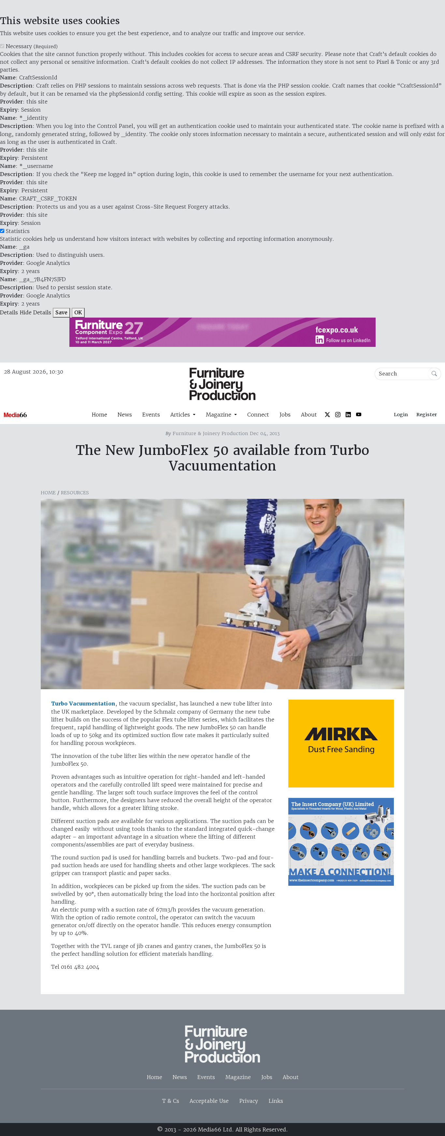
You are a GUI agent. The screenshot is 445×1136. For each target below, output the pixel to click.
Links (275, 1101)
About (309, 414)
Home (99, 414)
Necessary (32, 46)
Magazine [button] (219, 414)
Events (151, 414)
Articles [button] (181, 414)
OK (78, 312)
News (125, 414)
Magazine (238, 1077)
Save (61, 312)
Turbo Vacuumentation (83, 703)
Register (426, 414)
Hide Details (35, 312)
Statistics (18, 231)
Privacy (248, 1101)
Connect (258, 414)
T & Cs (170, 1101)
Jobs (285, 414)
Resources (75, 493)
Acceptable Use (209, 1101)
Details (9, 312)
